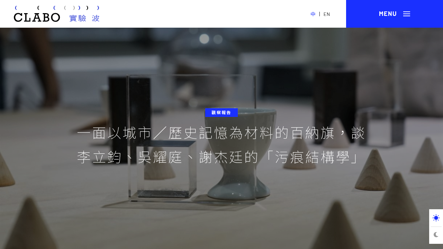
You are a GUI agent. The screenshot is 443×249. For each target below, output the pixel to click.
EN (327, 14)
